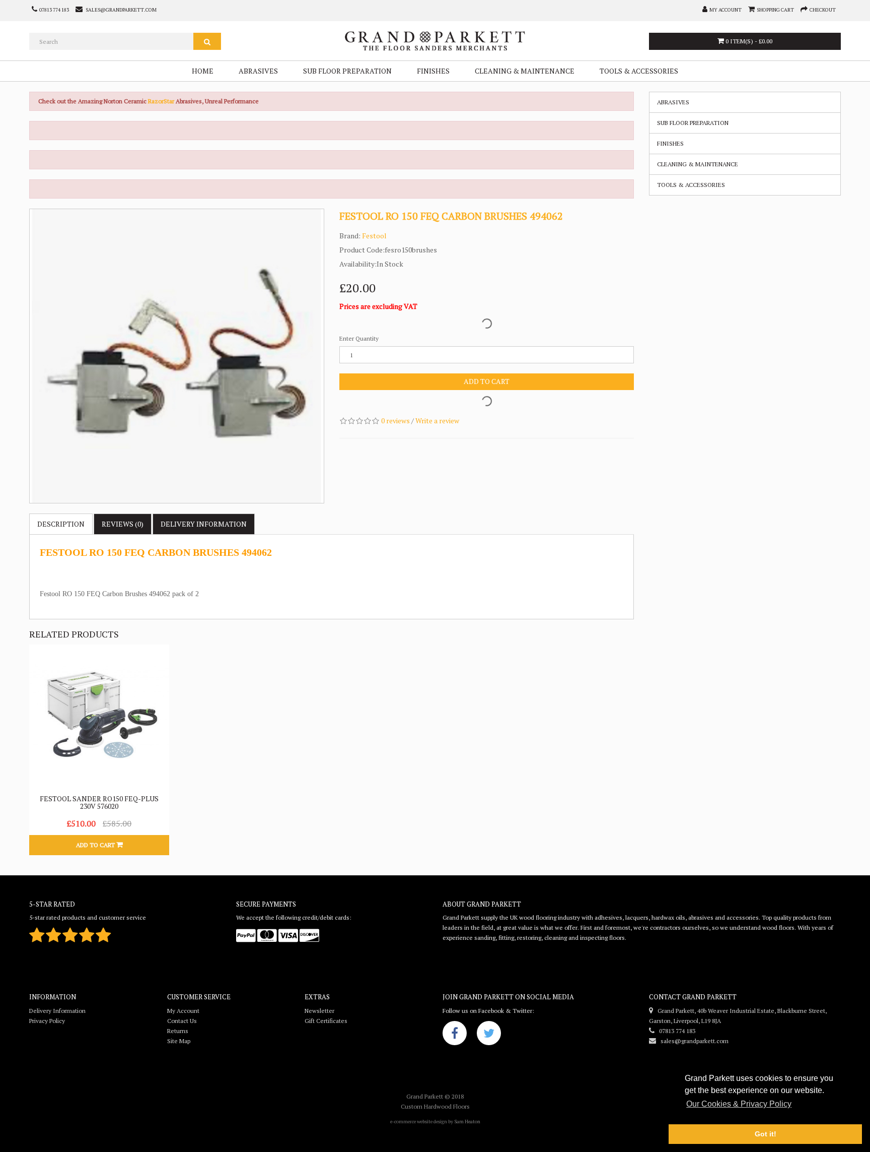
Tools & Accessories (639, 71)
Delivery (204, 524)
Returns (177, 1031)
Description (61, 524)
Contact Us (182, 1021)
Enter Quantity (359, 338)
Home (202, 71)
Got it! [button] (765, 1134)
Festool (374, 235)
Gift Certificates (326, 1021)
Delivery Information (57, 1010)
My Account (183, 1010)
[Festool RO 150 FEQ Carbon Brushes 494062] (176, 356)
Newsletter (319, 1010)
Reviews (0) (122, 524)
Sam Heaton (467, 1121)
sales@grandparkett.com (692, 1041)
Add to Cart (487, 381)
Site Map (178, 1041)
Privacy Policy (47, 1021)
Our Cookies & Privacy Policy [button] (738, 1104)
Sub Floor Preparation (347, 71)
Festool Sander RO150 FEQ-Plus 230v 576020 (99, 802)
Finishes (433, 71)
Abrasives (258, 71)
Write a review (437, 420)
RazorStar (162, 101)
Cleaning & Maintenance (524, 71)
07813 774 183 (675, 1031)
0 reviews (395, 420)
